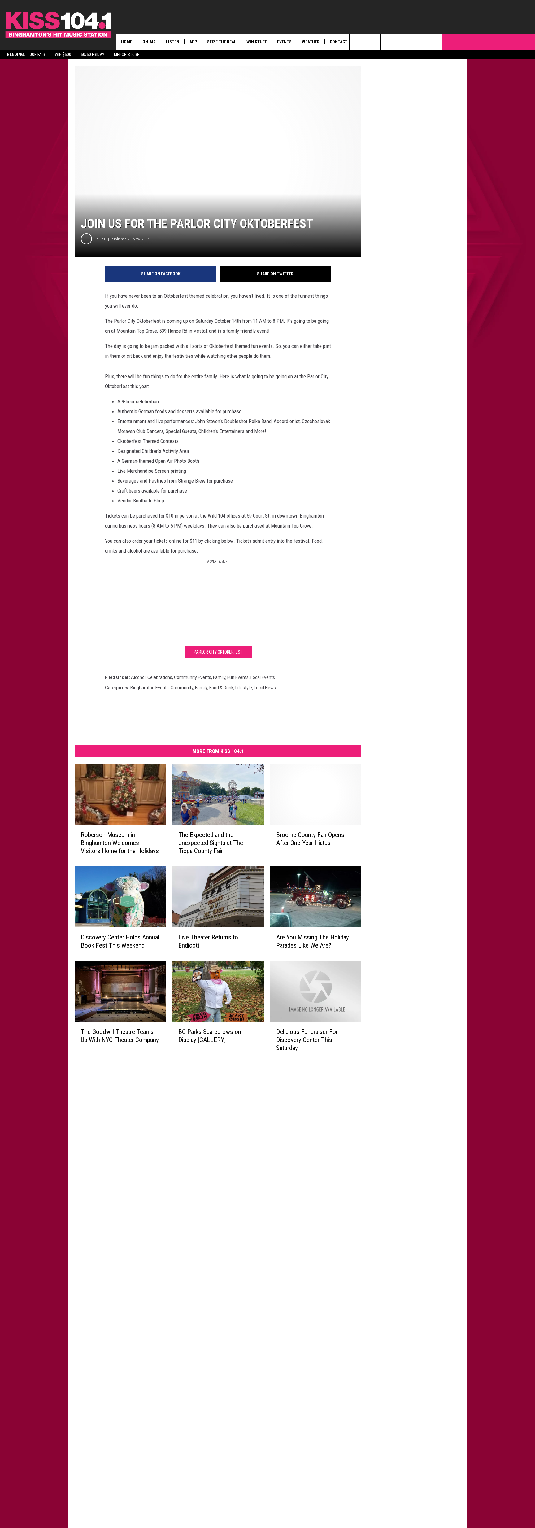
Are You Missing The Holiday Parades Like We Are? (312, 941)
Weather (311, 41)
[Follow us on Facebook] (388, 42)
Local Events (262, 677)
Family (201, 687)
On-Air (149, 41)
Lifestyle (243, 687)
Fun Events (238, 677)
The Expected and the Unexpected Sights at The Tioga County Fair (210, 843)
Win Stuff (256, 41)
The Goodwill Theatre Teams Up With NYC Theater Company (120, 1035)
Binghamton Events (149, 687)
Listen (172, 41)
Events (284, 41)
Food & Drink (221, 687)
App (193, 41)
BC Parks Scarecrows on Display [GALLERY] (209, 1035)
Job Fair (37, 54)
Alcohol (138, 677)
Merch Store (126, 54)
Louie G (100, 239)
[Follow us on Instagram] (403, 42)
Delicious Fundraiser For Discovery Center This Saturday (307, 1039)
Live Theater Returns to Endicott (208, 941)
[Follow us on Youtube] (434, 42)
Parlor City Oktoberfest (218, 652)
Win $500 (63, 54)
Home (126, 41)
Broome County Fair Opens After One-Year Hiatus (310, 839)
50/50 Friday (92, 54)
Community (182, 687)
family (219, 677)
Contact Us (342, 41)
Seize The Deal (221, 41)
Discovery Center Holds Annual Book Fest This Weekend (120, 941)
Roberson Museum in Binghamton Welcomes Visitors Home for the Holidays (120, 843)
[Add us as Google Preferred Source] (372, 42)
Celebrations (159, 677)
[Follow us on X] (419, 42)
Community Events (192, 677)
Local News (265, 687)
